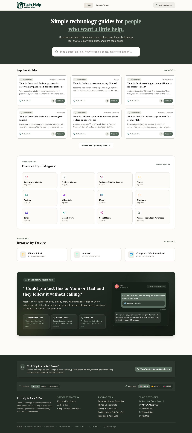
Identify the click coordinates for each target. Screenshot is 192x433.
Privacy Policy (64, 427)
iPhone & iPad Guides (66, 401)
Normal (35, 386)
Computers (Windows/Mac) (69, 408)
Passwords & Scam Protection (111, 401)
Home (88, 5)
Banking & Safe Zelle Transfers (111, 412)
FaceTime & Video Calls (108, 416)
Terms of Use (79, 427)
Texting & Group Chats (107, 408)
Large (43, 386)
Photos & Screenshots (107, 405)
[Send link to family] (53, 101)
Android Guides (63, 405)
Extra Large (53, 386)
